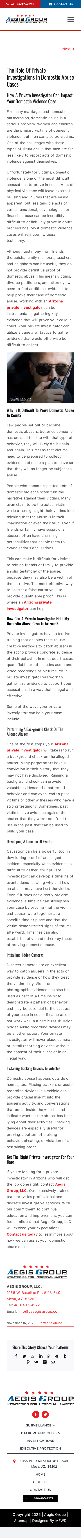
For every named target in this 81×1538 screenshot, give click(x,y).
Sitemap (21, 1520)
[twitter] (45, 1414)
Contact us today (22, 1234)
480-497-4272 (27, 1305)
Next (66, 49)
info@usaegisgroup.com (39, 1311)
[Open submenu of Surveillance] (53, 1425)
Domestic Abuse (50, 1323)
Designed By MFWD (49, 1520)
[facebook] (35, 1414)
